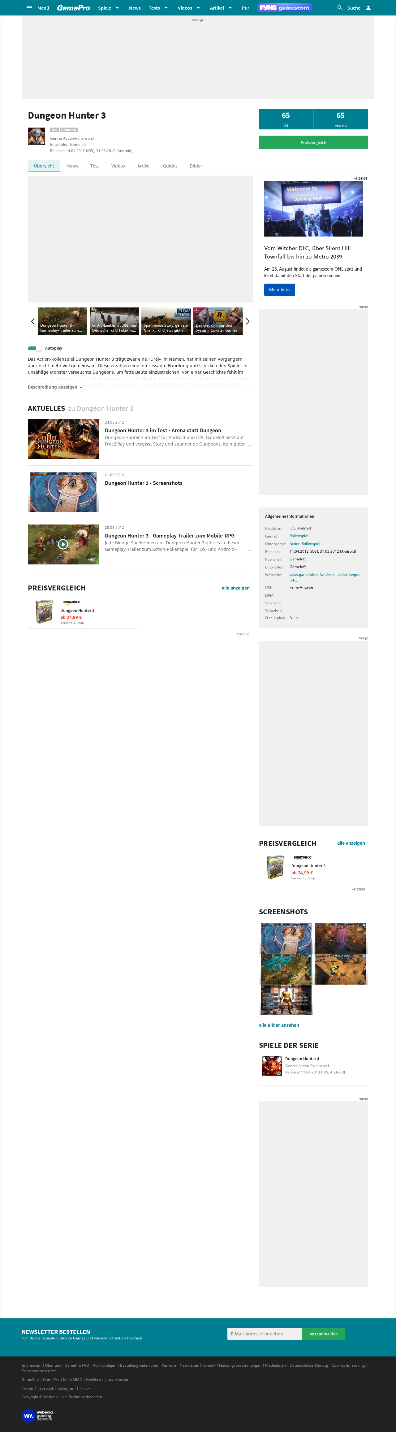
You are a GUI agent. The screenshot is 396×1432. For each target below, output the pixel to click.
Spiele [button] (104, 8)
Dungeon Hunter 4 (302, 1058)
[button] (37, 7)
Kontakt (208, 1365)
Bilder (196, 166)
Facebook (45, 1388)
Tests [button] (154, 8)
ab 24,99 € (71, 617)
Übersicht (44, 166)
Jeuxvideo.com (117, 1379)
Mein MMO (72, 1379)
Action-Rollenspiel (305, 543)
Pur (245, 8)
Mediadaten (275, 1365)
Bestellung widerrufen (139, 1365)
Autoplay (53, 348)
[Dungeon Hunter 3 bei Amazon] (44, 612)
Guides (170, 166)
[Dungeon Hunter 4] (272, 1069)
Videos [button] (185, 8)
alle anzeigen (236, 588)
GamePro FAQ (77, 1365)
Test (94, 166)
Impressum (31, 1365)
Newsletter (189, 1365)
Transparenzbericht (39, 1370)
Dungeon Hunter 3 (77, 610)
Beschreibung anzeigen (52, 387)
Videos (118, 166)
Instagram (66, 1388)
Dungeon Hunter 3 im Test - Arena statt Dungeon (163, 430)
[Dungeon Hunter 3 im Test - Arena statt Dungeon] (63, 439)
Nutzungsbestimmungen (240, 1365)
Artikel (144, 166)
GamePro (51, 1379)
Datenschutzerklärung (309, 1365)
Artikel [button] (217, 8)
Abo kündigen (104, 1365)
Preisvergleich (313, 142)
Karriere (169, 1365)
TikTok (84, 1388)
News (135, 8)
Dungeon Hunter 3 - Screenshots (144, 482)
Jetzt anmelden (323, 1334)
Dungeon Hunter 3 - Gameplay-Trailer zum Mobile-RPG (170, 535)
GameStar (30, 1379)
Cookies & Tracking (348, 1365)
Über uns (53, 1365)
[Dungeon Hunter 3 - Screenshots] (63, 492)
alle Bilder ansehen (279, 1025)
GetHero (93, 1379)
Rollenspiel (299, 535)
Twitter (28, 1388)
